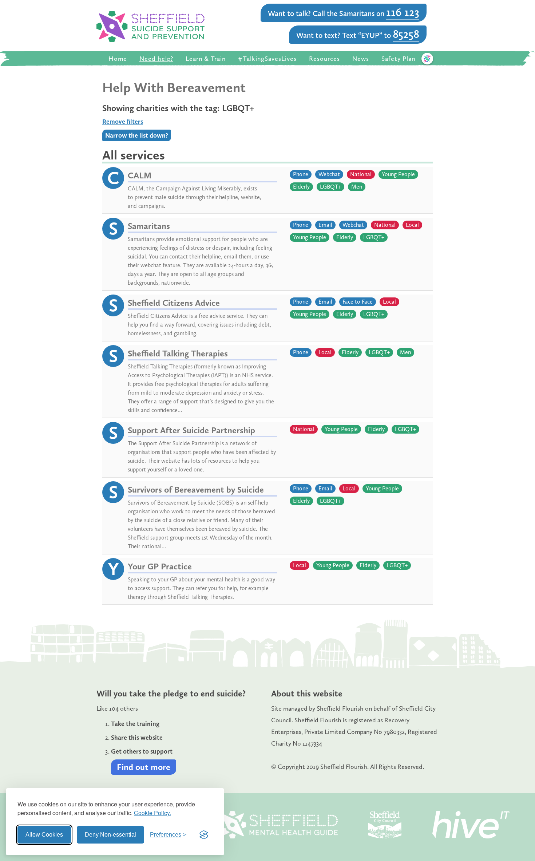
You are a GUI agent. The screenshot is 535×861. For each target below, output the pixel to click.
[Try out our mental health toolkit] (427, 58)
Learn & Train (206, 59)
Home (117, 59)
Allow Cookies (44, 835)
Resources (324, 59)
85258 (406, 34)
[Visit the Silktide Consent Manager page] (204, 835)
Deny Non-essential (110, 835)
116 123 (402, 12)
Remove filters (122, 122)
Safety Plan (398, 59)
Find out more (143, 767)
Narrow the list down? (136, 135)
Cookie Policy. (152, 813)
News (360, 59)
